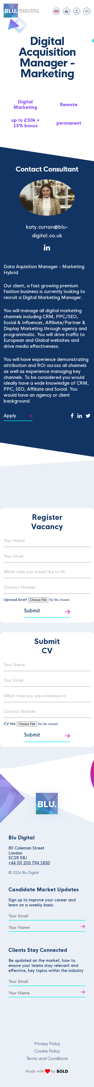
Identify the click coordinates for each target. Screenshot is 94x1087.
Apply (10, 415)
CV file (10, 723)
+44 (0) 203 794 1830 (29, 862)
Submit (32, 611)
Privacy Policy (47, 1043)
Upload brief (15, 599)
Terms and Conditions (47, 1058)
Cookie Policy (47, 1051)
